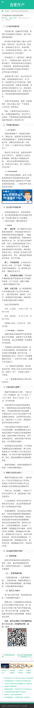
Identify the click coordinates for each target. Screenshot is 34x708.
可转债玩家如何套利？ (8, 656)
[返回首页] (2, 11)
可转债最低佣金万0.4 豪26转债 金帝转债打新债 (17, 681)
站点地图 (24, 706)
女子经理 (14, 18)
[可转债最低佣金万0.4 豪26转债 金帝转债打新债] (13, 666)
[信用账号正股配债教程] (29, 666)
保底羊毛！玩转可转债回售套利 (13, 694)
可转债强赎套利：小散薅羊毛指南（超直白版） (17, 697)
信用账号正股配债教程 (10, 686)
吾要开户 (4, 706)
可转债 (7, 11)
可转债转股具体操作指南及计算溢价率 (15, 692)
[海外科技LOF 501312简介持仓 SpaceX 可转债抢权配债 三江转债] (5, 666)
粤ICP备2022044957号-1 (14, 706)
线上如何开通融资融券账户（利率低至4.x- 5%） (24, 656)
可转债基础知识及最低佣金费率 (12, 15)
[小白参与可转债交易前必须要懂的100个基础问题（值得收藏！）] (21, 666)
